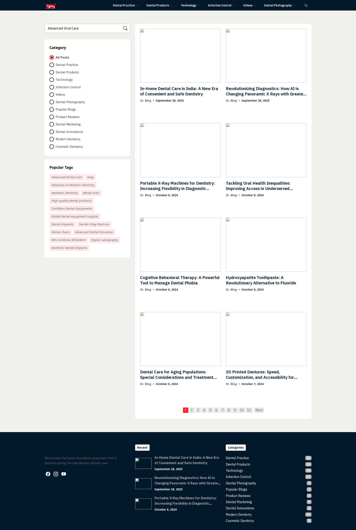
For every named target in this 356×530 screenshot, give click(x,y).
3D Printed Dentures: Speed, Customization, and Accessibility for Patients (260, 377)
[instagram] (56, 474)
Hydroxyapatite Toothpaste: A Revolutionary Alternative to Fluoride (261, 280)
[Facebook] (48, 474)
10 (242, 410)
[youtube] (63, 474)
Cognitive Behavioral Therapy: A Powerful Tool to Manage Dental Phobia (180, 280)
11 (249, 410)
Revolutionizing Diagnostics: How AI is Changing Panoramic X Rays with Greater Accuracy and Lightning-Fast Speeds (265, 94)
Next (259, 410)
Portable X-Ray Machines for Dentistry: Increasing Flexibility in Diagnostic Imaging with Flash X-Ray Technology (177, 188)
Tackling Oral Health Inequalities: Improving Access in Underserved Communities (258, 188)
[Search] (125, 28)
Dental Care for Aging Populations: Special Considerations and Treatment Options (176, 377)
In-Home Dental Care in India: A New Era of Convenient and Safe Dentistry (179, 91)
